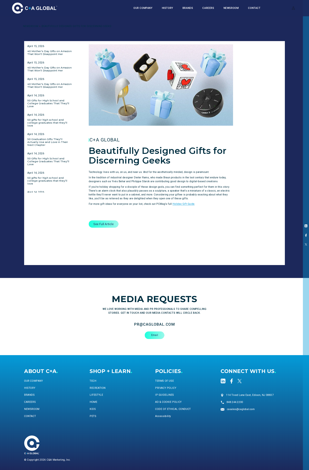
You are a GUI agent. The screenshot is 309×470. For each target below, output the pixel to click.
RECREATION (98, 387)
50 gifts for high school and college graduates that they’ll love (47, 122)
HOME (93, 402)
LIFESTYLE (96, 395)
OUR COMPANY (33, 380)
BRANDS (29, 395)
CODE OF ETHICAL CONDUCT (173, 409)
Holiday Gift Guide (184, 203)
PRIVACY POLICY (165, 387)
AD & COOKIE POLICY (168, 402)
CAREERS (30, 402)
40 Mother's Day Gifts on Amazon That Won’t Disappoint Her (49, 53)
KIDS (93, 409)
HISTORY (29, 387)
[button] (188, 8)
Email (154, 335)
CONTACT (30, 416)
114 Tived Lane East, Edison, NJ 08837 (250, 395)
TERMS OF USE (164, 380)
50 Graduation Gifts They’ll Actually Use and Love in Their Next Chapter (47, 142)
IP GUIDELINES (164, 395)
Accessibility (163, 416)
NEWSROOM (30, 26)
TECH (93, 380)
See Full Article (103, 224)
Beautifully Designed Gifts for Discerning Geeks (76, 26)
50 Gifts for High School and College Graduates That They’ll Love (48, 103)
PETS (93, 416)
